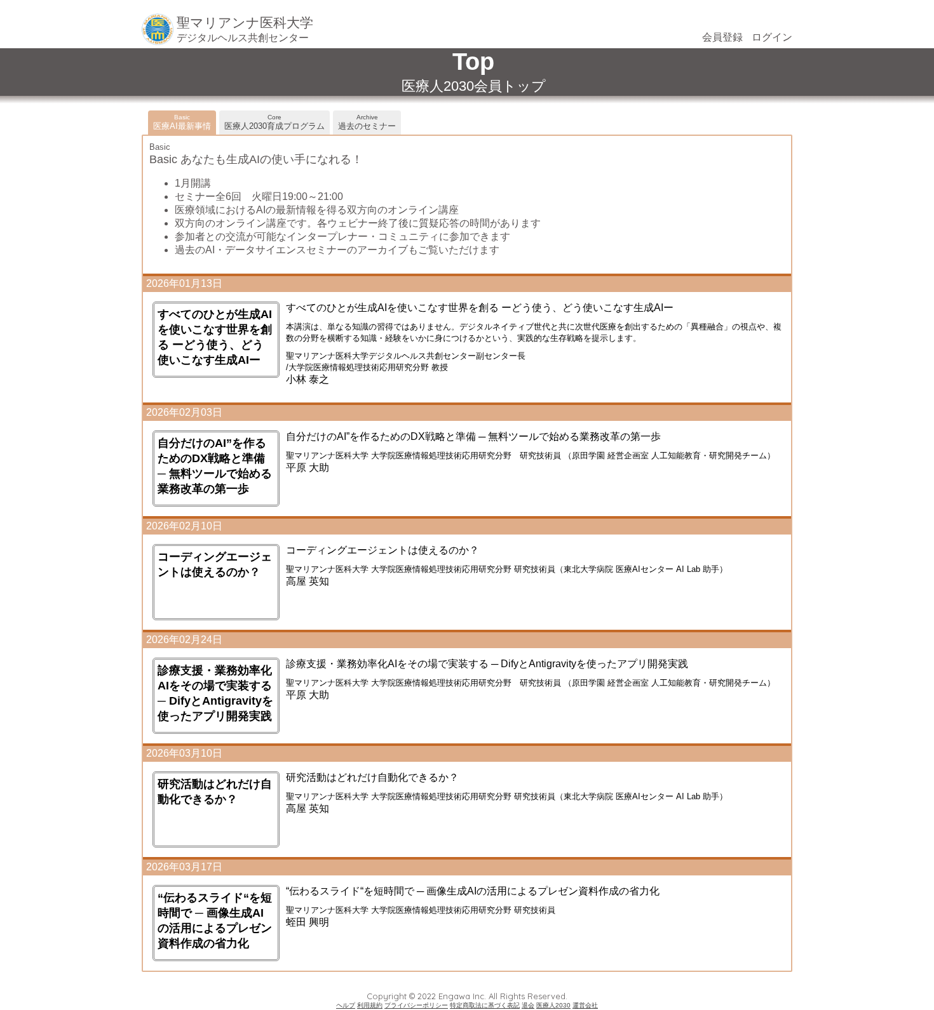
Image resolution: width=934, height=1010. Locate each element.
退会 (528, 1005)
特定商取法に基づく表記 (485, 1005)
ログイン (772, 37)
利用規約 (369, 1005)
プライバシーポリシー (416, 1005)
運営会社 (585, 1005)
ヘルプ (345, 1005)
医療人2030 (553, 1005)
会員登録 (722, 37)
